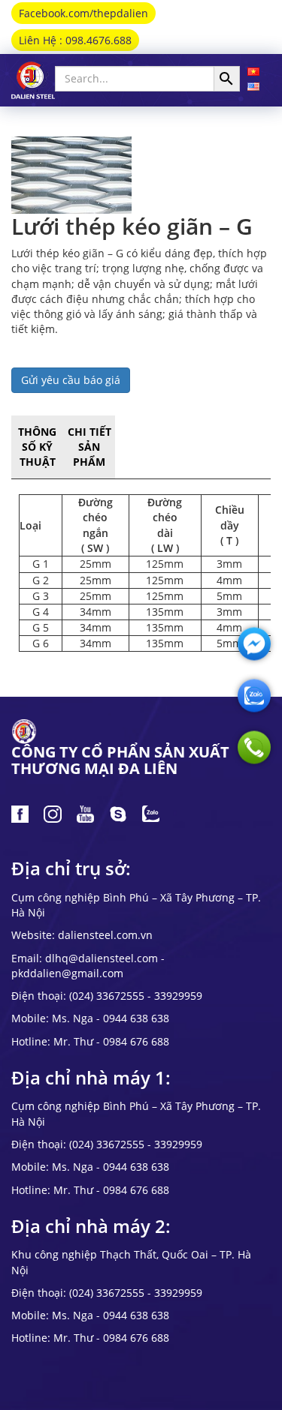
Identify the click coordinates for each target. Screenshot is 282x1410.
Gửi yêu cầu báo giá (70, 380)
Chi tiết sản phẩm (89, 446)
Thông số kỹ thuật (37, 446)
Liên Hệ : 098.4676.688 (75, 40)
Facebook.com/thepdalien (83, 13)
